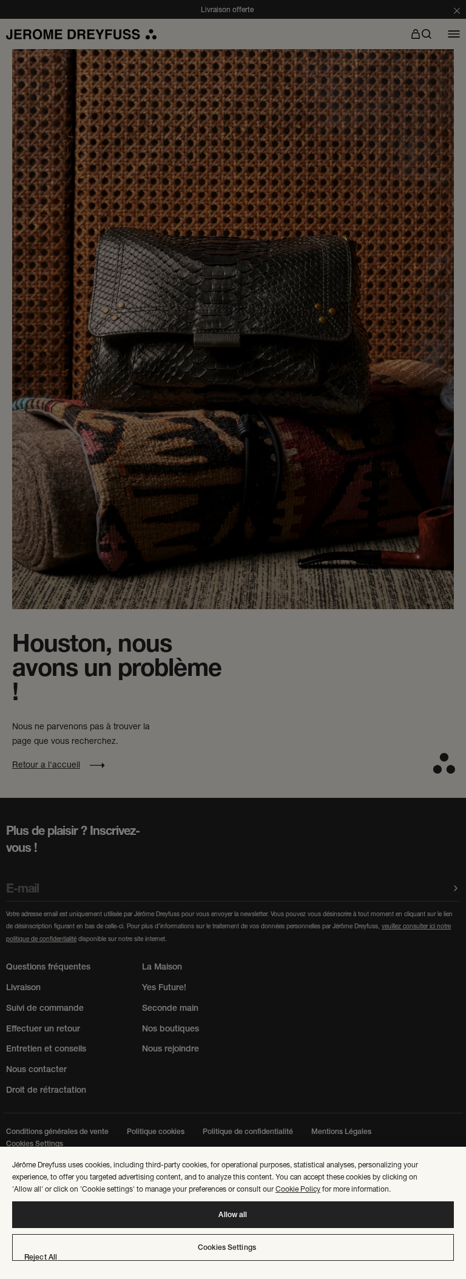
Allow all (232, 1214)
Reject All (40, 1257)
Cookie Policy (297, 1188)
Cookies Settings (227, 1247)
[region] (233, 1213)
